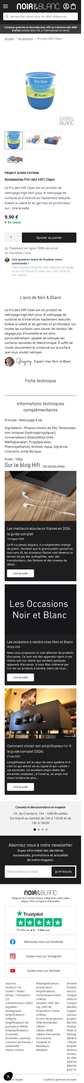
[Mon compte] (66, 6)
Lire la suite (20, 208)
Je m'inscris (63, 871)
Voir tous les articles (54, 466)
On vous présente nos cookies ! (23, 1063)
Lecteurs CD (13, 987)
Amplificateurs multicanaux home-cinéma (49, 995)
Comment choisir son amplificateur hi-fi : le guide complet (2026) (40, 748)
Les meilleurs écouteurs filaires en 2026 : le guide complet (39, 531)
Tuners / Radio (14, 991)
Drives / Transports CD (17, 997)
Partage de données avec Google (25, 1059)
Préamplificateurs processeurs (47, 985)
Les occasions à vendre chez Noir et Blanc (40, 642)
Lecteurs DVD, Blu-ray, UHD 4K (48, 1005)
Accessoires (25, 38)
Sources (10, 983)
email (70, 267)
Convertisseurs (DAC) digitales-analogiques (19, 1007)
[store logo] (38, 6)
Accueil (9, 38)
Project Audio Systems (22, 173)
